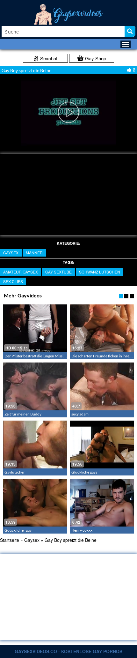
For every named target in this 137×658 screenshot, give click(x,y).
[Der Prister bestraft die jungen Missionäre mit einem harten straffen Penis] (35, 328)
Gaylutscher (14, 472)
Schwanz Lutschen (99, 271)
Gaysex (10, 252)
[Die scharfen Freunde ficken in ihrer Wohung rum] (102, 328)
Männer (34, 252)
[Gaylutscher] (35, 444)
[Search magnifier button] (130, 31)
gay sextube (58, 271)
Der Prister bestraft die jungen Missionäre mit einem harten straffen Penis (64, 356)
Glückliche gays (84, 472)
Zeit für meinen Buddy (22, 414)
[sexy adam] (102, 386)
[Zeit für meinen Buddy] (35, 386)
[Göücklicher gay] (35, 503)
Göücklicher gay (18, 530)
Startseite (9, 540)
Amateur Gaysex (20, 271)
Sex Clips (13, 281)
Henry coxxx (81, 530)
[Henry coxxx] (102, 503)
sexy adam (80, 414)
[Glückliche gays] (102, 444)
